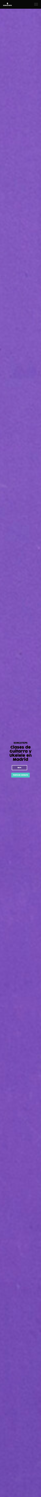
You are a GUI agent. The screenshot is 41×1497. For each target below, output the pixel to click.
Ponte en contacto (20, 775)
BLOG (19, 768)
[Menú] (35, 4)
